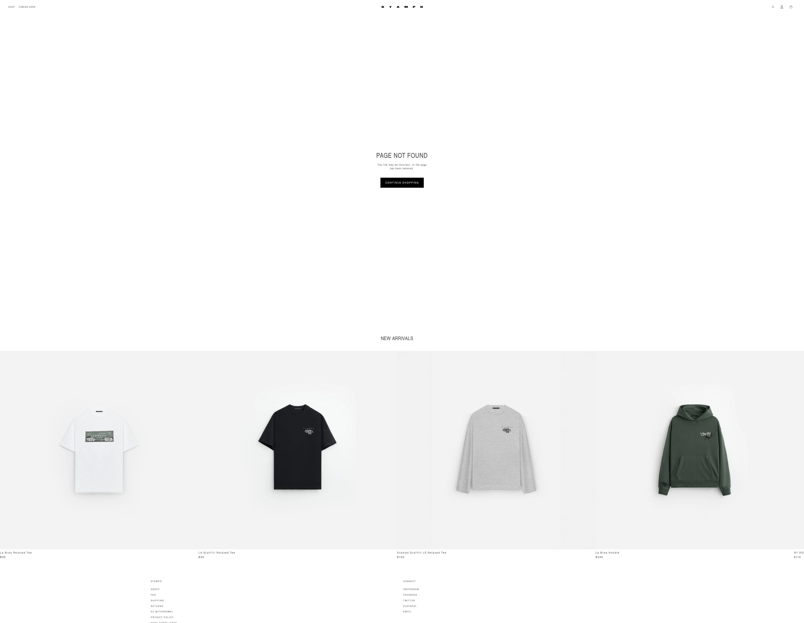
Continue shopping (402, 182)
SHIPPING (157, 600)
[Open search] (773, 7)
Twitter (409, 600)
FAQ (153, 594)
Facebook (410, 594)
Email (407, 611)
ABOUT (155, 589)
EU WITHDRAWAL (162, 611)
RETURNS (157, 606)
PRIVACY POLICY (162, 617)
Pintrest (410, 606)
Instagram (411, 589)
